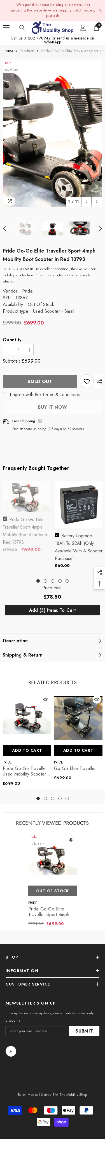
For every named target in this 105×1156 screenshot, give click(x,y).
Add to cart (27, 750)
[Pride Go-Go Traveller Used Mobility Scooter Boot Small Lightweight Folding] (27, 718)
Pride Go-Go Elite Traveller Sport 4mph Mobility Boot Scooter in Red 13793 (52, 911)
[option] (52, 133)
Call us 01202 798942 (30, 38)
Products (27, 51)
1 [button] (38, 581)
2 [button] (45, 581)
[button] (86, 202)
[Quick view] (45, 699)
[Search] (22, 27)
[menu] (6, 27)
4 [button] (60, 581)
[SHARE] (98, 381)
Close (100, 10)
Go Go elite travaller (75, 768)
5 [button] (67, 581)
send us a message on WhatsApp (69, 40)
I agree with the (25, 395)
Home (8, 51)
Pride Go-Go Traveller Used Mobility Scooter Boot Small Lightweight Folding (25, 771)
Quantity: (13, 340)
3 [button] (52, 581)
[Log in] (83, 28)
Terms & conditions (61, 394)
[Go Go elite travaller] (78, 718)
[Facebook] (11, 1051)
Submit (84, 1031)
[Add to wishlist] (87, 381)
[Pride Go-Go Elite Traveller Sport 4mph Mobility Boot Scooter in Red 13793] (52, 858)
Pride (27, 291)
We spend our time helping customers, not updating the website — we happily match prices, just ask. (53, 10)
